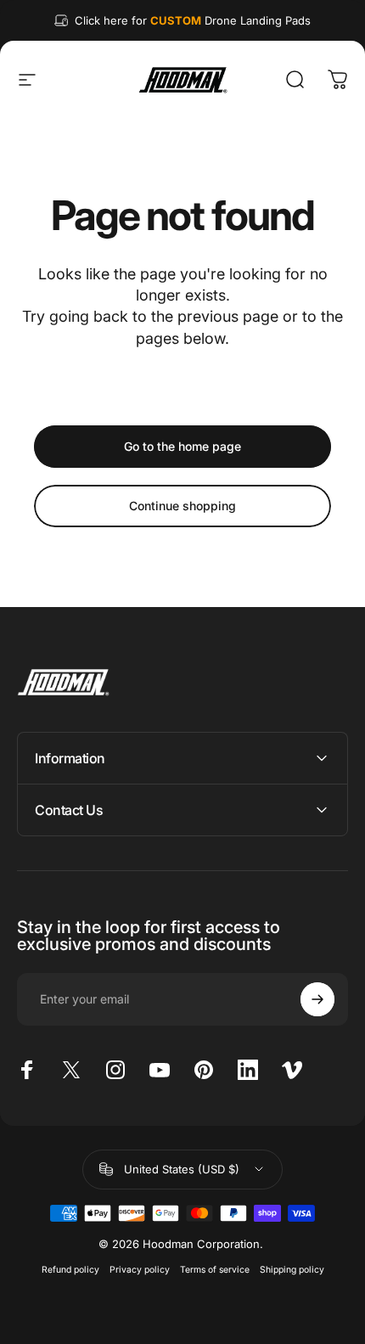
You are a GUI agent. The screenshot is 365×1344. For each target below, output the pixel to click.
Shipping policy (292, 1269)
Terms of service (215, 1269)
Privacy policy (140, 1269)
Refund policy (70, 1269)
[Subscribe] (317, 999)
